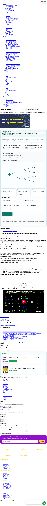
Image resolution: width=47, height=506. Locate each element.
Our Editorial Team (6, 496)
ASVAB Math (5, 381)
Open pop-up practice (7, 214)
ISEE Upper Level (9, 81)
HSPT (7, 80)
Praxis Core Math (6, 393)
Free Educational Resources (8, 461)
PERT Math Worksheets (10, 57)
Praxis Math (8, 24)
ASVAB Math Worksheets (11, 42)
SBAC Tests (8, 29)
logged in (7, 350)
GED (6, 78)
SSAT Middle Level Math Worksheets (13, 63)
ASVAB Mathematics (10, 9)
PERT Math (5, 392)
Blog (6, 106)
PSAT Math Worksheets (10, 59)
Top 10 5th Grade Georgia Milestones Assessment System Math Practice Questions (19, 334)
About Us (4, 493)
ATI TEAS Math (6, 474)
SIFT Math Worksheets (10, 61)
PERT (7, 84)
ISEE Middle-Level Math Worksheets (13, 56)
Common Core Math (10, 11)
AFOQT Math (5, 379)
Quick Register (3, 414)
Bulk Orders (13, 503)
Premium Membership (7, 486)
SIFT (6, 87)
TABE (7, 89)
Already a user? (3, 421)
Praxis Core (8, 85)
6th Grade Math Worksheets (11, 49)
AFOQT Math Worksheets (11, 40)
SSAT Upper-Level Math (7, 391)
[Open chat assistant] (44, 503)
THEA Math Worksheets (10, 66)
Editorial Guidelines (7, 497)
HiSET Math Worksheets (10, 54)
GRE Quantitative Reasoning (11, 19)
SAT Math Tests (9, 28)
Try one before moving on (9, 218)
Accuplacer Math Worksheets (11, 39)
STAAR (7, 88)
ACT (6, 93)
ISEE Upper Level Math (7, 389)
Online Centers (6, 465)
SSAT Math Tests (9, 31)
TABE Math (5, 397)
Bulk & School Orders (7, 487)
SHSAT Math (5, 390)
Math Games (5, 467)
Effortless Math (3, 1)
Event (9, 325)
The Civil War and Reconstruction (9, 335)
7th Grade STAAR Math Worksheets (13, 64)
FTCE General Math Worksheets (12, 44)
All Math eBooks (6, 483)
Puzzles (4, 96)
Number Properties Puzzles (11, 97)
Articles (7, 105)
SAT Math (5, 476)
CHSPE (7, 76)
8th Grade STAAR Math (7, 396)
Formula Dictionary (6, 468)
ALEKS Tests (8, 8)
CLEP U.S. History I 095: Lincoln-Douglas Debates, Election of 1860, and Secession (19, 332)
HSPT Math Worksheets (10, 55)
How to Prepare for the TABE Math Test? (11, 337)
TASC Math (5, 398)
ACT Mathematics (9, 6)
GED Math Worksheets (10, 45)
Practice (5, 36)
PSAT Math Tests (9, 25)
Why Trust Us (5, 494)
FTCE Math (8, 16)
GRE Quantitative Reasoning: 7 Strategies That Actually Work (15, 336)
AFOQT (7, 71)
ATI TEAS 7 (8, 75)
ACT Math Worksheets (10, 37)
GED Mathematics (9, 17)
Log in (2, 406)
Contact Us (5, 498)
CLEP (7, 12)
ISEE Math (5, 478)
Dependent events (4, 325)
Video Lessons (6, 488)
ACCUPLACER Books (7, 485)
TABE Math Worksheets (10, 67)
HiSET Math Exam (9, 20)
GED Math (5, 386)
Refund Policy (20, 503)
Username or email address (6, 403)
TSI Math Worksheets (10, 69)
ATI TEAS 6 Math (6, 383)
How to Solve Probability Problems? (10, 231)
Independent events (14, 325)
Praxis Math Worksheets (10, 58)
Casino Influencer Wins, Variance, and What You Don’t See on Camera (17, 331)
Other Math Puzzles (9, 103)
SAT (6, 92)
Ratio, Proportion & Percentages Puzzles (14, 102)
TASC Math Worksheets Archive (12, 68)
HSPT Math (8, 21)
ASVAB (7, 73)
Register (9, 407)
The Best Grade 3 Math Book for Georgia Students (13, 330)
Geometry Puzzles (9, 100)
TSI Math (4, 399)
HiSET (7, 79)
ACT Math (5, 477)
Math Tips (5, 104)
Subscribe (42, 441)
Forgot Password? (4, 407)
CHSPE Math (5, 384)
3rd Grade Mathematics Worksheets (13, 46)
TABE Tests (8, 33)
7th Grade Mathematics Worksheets (13, 51)
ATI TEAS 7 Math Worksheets (11, 43)
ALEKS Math (5, 380)
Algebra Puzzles (9, 99)
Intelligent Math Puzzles (10, 101)
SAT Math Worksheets (10, 60)
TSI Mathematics (9, 35)
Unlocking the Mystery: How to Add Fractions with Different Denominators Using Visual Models (22, 333)
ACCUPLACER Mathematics (11, 5)
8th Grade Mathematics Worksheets (13, 52)
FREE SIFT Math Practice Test (9, 339)
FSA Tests (8, 15)
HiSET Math (5, 387)
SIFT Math (8, 30)
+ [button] (5, 5)
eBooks (4, 4)
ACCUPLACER (8, 95)
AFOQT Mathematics (10, 7)
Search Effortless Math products (7, 377)
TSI (6, 91)
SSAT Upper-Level (9, 83)
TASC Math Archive (9, 34)
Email (1, 418)
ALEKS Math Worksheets (11, 41)
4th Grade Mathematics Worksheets (13, 47)
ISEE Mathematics (9, 22)
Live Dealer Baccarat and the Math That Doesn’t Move (13, 338)
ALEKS (7, 72)
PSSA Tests (8, 27)
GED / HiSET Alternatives (11, 90)
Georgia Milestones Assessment (12, 18)
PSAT (7, 94)
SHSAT (7, 82)
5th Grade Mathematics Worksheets (13, 48)
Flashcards (5, 466)
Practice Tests (5, 464)
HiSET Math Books (6, 484)
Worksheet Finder (6, 463)
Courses (5, 70)
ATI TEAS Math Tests (10, 10)
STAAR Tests (8, 32)
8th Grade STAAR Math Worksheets (13, 65)
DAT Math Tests (9, 13)
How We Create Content (7, 495)
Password (2, 405)
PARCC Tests (8, 23)
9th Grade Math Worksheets (11, 53)
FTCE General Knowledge (11, 77)
